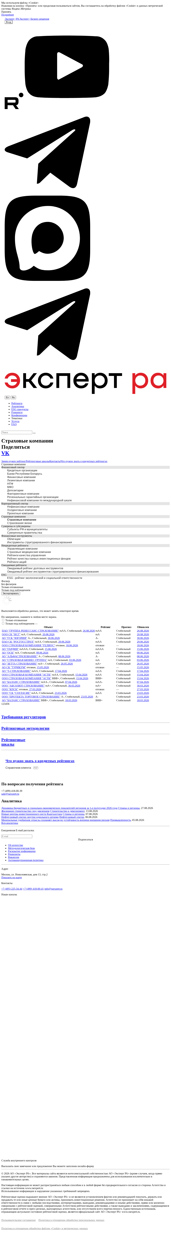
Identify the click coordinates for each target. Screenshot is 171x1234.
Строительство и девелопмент (67, 811)
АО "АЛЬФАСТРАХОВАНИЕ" (20, 656)
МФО (10, 487)
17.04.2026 (61, 671)
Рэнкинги (17, 412)
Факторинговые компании (23, 493)
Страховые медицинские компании (29, 552)
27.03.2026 (35, 689)
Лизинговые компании (21, 480)
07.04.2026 (71, 682)
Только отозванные (16, 620)
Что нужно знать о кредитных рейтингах (84, 461)
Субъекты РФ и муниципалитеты (27, 529)
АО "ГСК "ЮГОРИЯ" (14, 638)
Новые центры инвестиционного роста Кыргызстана (31, 814)
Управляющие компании (22, 548)
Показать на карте (11, 877)
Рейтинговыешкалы (13, 742)
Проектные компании (20, 513)
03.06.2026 (75, 660)
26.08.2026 (89, 630)
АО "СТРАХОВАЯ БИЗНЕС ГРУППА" (24, 660)
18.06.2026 (72, 645)
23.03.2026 (61, 693)
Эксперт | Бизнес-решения (34, 18)
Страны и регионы (129, 808)
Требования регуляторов (23, 717)
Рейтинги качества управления (26, 555)
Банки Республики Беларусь (24, 473)
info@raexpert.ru (53, 888)
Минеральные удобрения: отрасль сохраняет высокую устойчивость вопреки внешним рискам (55, 820)
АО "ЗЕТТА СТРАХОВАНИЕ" (19, 663)
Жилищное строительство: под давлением (25, 811)
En (7, 397)
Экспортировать (11, 593)
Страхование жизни (19, 523)
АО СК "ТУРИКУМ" (14, 667)
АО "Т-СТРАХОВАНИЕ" (16, 671)
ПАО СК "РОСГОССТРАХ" (18, 641)
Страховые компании (21, 519)
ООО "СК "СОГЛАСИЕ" (16, 693)
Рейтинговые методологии (25, 728)
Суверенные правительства (24, 532)
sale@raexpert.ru (10, 793)
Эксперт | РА (12, 18)
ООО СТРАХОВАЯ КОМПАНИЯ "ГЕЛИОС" (28, 645)
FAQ (14, 424)
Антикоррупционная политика (25, 860)
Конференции (19, 415)
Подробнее (7, 14)
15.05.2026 (43, 667)
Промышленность (120, 820)
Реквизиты (14, 854)
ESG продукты (19, 409)
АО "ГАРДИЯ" (10, 649)
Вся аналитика (9, 823)
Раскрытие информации (22, 851)
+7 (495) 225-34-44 (11, 888)
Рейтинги (16, 403)
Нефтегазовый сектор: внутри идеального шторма (30, 817)
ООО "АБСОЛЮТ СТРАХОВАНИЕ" (23, 685)
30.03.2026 (74, 685)
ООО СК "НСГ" (11, 634)
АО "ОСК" (8, 652)
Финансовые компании (21, 477)
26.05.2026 (67, 663)
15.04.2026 (81, 674)
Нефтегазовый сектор (71, 817)
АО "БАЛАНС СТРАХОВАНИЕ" (21, 682)
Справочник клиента (18, 767)
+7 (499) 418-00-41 (33, 888)
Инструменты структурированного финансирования (39, 542)
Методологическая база (21, 848)
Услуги (15, 421)
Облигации (14, 539)
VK (5, 453)
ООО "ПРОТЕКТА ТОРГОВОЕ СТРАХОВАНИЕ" (31, 696)
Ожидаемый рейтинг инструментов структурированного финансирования (53, 571)
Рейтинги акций (16, 562)
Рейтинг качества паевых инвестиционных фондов (39, 558)
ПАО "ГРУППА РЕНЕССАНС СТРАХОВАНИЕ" (30, 630)
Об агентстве (15, 845)
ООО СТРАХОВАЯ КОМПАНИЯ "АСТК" (26, 674)
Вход (8, 22)
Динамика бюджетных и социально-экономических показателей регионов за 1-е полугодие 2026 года (59, 808)
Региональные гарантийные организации (32, 497)
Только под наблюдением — (21, 623)
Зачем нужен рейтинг (13, 461)
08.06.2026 (64, 656)
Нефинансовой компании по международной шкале (39, 500)
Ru (13, 397)
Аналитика (17, 406)
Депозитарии (15, 490)
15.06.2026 (51, 649)
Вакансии (13, 857)
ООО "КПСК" (10, 689)
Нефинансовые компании (23, 506)
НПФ (10, 483)
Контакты (55, 461)
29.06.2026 (64, 641)
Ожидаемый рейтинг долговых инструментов (35, 568)
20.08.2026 (48, 634)
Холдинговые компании (22, 510)
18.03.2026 (71, 700)
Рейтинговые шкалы (37, 461)
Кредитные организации (22, 470)
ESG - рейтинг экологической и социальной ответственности (44, 578)
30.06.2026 (54, 638)
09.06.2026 (42, 652)
